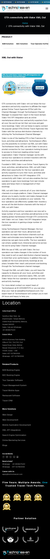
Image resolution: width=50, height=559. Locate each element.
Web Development (10, 420)
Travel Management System (14, 385)
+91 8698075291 (18, 464)
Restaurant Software (11, 395)
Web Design (7, 415)
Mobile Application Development (16, 425)
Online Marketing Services (13, 440)
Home (25, 23)
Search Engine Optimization (14, 435)
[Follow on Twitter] (10, 456)
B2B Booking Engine (11, 370)
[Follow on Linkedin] (14, 456)
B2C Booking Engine (11, 375)
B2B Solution (7, 44)
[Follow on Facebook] (3, 456)
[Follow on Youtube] (17, 456)
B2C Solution (22, 44)
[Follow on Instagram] (7, 456)
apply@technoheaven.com (12, 474)
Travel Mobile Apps (10, 390)
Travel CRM (7, 400)
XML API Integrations (11, 430)
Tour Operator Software (12, 380)
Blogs (4, 445)
